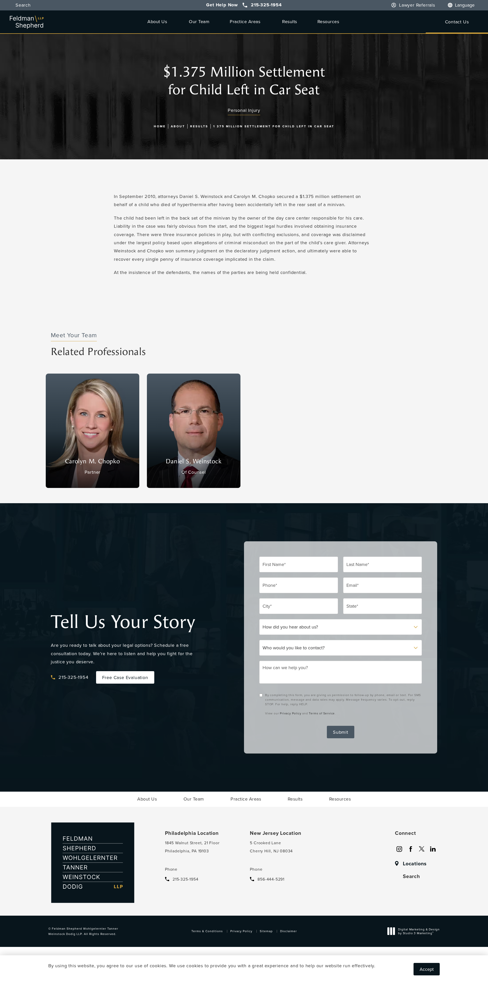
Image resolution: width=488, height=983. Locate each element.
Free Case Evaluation (125, 677)
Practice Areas (245, 21)
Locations (415, 863)
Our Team (199, 21)
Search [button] (23, 5)
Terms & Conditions (207, 931)
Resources (328, 21)
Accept (427, 969)
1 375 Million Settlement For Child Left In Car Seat (273, 126)
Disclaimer (288, 931)
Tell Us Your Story (123, 622)
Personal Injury (244, 110)
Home (160, 126)
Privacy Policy (290, 713)
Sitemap (266, 931)
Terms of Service (322, 713)
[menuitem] (399, 849)
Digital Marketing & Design (419, 932)
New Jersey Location (275, 833)
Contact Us (457, 22)
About (178, 126)
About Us (157, 21)
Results (289, 21)
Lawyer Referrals (417, 5)
